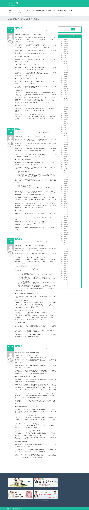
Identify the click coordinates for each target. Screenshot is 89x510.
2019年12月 (66, 195)
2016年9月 (65, 271)
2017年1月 (65, 263)
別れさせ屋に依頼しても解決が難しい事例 (41, 10)
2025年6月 (65, 67)
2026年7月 (65, 41)
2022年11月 (66, 127)
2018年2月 (65, 238)
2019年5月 (65, 209)
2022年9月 (65, 131)
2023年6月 (65, 113)
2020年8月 (65, 180)
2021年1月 (65, 170)
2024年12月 (66, 78)
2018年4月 (65, 234)
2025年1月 (65, 76)
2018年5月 (65, 232)
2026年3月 (65, 49)
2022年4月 (65, 141)
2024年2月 (65, 98)
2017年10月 (66, 246)
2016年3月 (65, 283)
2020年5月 (65, 185)
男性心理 (18, 238)
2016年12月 (66, 265)
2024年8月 (65, 86)
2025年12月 (66, 55)
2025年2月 (65, 74)
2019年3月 (65, 213)
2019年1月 (65, 217)
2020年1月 (65, 193)
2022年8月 (65, 133)
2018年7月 (65, 228)
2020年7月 (65, 181)
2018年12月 (66, 218)
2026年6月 (65, 43)
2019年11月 (66, 197)
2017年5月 (65, 255)
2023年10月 (66, 106)
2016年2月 (65, 285)
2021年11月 (66, 150)
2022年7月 (65, 135)
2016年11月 (66, 267)
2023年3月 (65, 119)
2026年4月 (65, 47)
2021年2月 (65, 168)
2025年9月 (65, 61)
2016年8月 (65, 273)
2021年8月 (65, 156)
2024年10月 (66, 82)
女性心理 (18, 346)
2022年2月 (65, 145)
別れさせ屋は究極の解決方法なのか (16, 12)
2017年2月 (65, 261)
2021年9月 (65, 154)
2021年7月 (65, 158)
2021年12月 (66, 148)
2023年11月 (66, 104)
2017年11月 (66, 244)
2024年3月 (65, 96)
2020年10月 (66, 176)
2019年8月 (65, 203)
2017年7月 (65, 252)
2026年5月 (65, 45)
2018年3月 (65, 236)
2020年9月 (65, 178)
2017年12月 (66, 242)
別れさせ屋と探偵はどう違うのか (22, 10)
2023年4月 (65, 117)
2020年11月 (66, 174)
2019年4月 (65, 211)
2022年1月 (65, 146)
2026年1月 (65, 53)
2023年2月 (65, 121)
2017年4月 (65, 257)
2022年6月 (65, 137)
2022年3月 (65, 143)
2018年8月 (65, 226)
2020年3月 (65, 189)
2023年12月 (66, 102)
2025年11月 (66, 57)
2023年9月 (65, 108)
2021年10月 (66, 152)
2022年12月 (66, 125)
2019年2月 (65, 215)
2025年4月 (65, 71)
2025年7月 (65, 65)
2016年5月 (65, 279)
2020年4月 (65, 187)
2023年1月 (65, 123)
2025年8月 (65, 63)
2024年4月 (65, 94)
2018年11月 (66, 220)
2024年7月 (65, 88)
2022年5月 (65, 139)
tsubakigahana (45, 30)
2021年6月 (65, 160)
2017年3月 (65, 259)
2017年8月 (65, 250)
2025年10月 (66, 59)
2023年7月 (65, 111)
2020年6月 (65, 183)
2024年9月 (65, 84)
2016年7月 (65, 275)
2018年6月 (65, 230)
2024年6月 (65, 90)
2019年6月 (65, 207)
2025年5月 (65, 69)
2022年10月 (66, 129)
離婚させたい (20, 129)
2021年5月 (65, 162)
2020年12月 (66, 172)
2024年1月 (65, 100)
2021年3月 (65, 166)
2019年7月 (65, 205)
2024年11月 (66, 80)
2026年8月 (65, 39)
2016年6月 (65, 277)
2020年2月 (65, 191)
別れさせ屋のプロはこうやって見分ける (63, 10)
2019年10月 (66, 199)
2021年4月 (65, 164)
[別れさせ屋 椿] (13, 2)
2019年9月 (65, 201)
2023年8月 (65, 109)
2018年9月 (65, 224)
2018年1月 (65, 240)
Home (10, 10)
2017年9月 (65, 248)
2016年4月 (65, 281)
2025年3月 (65, 72)
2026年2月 (65, 51)
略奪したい (19, 27)
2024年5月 (65, 92)
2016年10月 (66, 269)
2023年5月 (65, 115)
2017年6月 (65, 253)
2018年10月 (66, 222)
